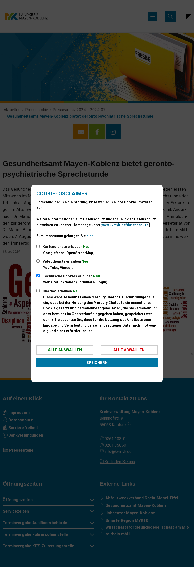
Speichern (97, 362)
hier (89, 236)
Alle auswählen (65, 350)
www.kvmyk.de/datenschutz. (125, 225)
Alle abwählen (129, 350)
